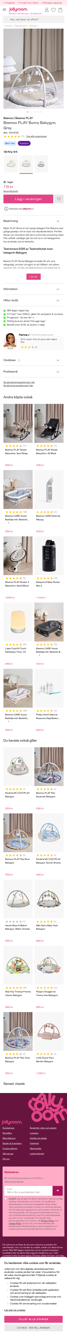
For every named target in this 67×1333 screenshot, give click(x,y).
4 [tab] (38, 112)
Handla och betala (38, 1138)
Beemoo (8, 118)
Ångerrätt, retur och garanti (43, 1128)
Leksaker (8, 25)
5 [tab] (41, 112)
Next (60, 69)
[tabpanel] (33, 69)
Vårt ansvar (8, 1153)
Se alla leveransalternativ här (18, 385)
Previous (6, 69)
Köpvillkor (7, 1133)
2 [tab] (31, 112)
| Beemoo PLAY (23, 118)
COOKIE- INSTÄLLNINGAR (33, 1327)
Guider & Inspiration (12, 1143)
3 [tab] (34, 112)
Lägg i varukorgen (28, 199)
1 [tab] (27, 112)
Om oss (6, 1158)
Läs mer (33, 276)
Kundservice (8, 1128)
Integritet (34, 1143)
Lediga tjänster (37, 1153)
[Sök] (6, 19)
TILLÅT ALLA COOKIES (33, 1319)
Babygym (34, 25)
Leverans (34, 1133)
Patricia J (24, 334)
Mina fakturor (9, 1138)
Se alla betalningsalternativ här (19, 382)
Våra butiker (35, 1148)
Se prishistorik (10, 191)
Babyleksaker (21, 25)
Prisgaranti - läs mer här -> (20, 317)
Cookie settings (10, 1148)
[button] (4, 9)
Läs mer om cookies (14, 1310)
